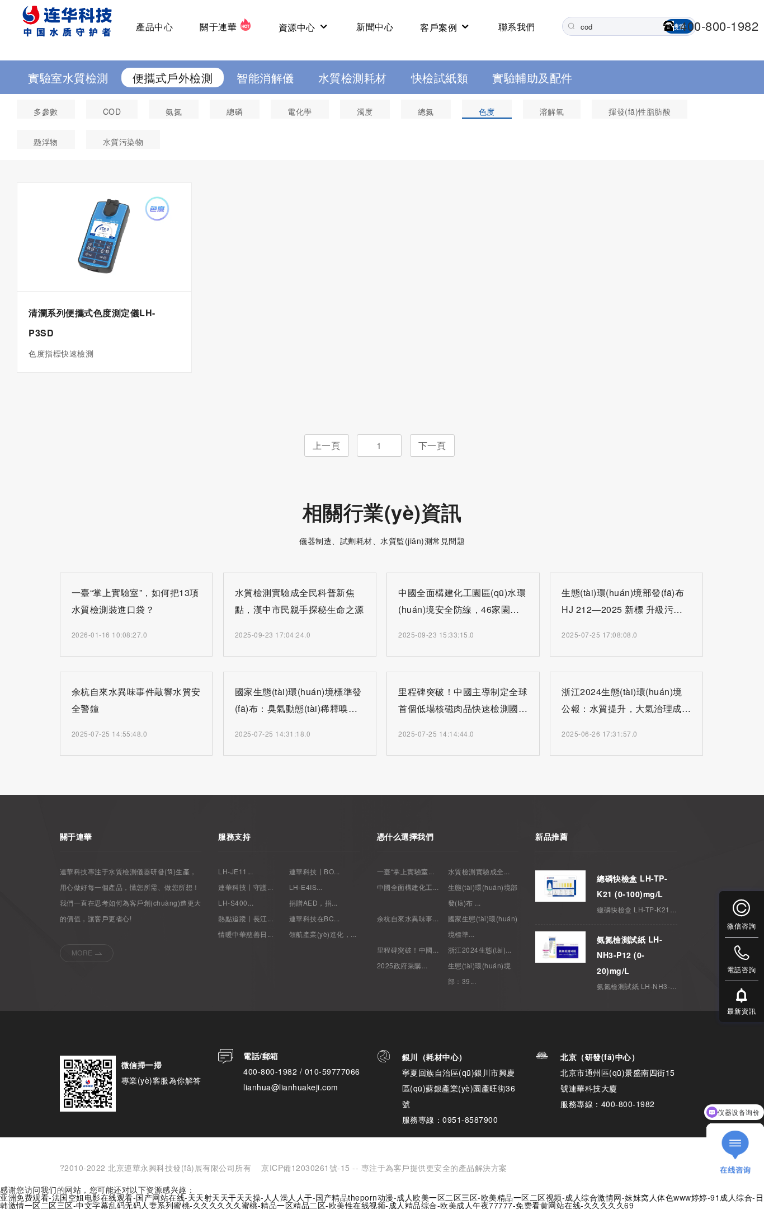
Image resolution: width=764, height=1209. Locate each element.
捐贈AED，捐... (313, 902)
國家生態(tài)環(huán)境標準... (483, 926)
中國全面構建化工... (408, 887)
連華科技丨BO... (314, 871)
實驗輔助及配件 (532, 77)
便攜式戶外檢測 (173, 77)
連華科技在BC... (314, 918)
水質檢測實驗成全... (479, 871)
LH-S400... (235, 902)
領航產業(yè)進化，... (323, 934)
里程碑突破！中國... (408, 949)
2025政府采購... (402, 965)
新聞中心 (374, 26)
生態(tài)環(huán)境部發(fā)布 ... (483, 894)
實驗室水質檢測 (68, 77)
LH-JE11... (235, 871)
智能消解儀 (265, 77)
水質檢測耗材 (352, 77)
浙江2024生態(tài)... (480, 949)
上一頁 (327, 445)
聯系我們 (516, 26)
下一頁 (432, 445)
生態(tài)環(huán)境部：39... (479, 973)
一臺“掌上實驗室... (406, 871)
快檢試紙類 (440, 77)
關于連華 (219, 26)
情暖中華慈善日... (245, 934)
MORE (82, 952)
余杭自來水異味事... (408, 918)
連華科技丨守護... (245, 887)
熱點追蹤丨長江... (245, 918)
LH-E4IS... (306, 887)
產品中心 (154, 26)
